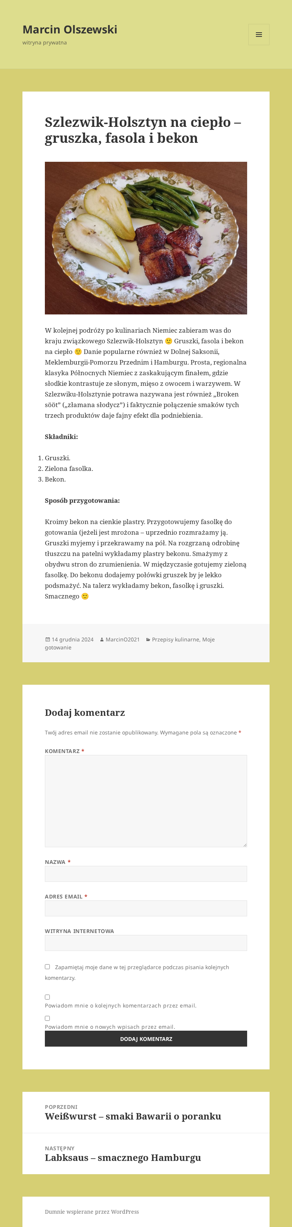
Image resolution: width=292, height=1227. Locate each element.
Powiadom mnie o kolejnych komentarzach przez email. (121, 1005)
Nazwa (58, 861)
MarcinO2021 (123, 639)
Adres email (66, 896)
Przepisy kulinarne (175, 639)
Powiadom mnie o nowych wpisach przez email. (110, 1026)
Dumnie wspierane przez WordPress (92, 1211)
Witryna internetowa (79, 931)
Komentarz (64, 751)
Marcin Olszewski (69, 29)
